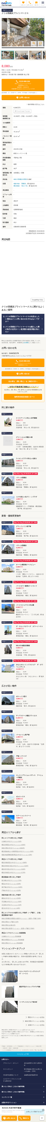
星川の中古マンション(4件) (11, 908)
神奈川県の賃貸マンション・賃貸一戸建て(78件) (18, 928)
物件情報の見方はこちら (36, 104)
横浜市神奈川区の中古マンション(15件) (15, 866)
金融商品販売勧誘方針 (31, 1075)
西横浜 (24, 183)
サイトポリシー (8, 1069)
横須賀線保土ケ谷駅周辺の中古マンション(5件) (17, 851)
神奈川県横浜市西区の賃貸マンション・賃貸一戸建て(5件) (21, 918)
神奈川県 (17, 179)
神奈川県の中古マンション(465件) (13, 848)
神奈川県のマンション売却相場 (12, 943)
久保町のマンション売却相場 (11, 936)
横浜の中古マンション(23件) (11, 884)
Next (42, 32)
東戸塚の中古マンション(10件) (12, 887)
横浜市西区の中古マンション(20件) (13, 845)
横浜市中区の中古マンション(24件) (13, 869)
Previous (3, 32)
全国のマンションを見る (36, 1025)
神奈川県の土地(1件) (9, 925)
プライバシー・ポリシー (11, 1063)
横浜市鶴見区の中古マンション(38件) (14, 862)
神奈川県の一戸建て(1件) (10, 922)
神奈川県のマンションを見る (34, 1021)
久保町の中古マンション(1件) (12, 841)
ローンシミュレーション (22, 111)
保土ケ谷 (24, 186)
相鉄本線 (17, 183)
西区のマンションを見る (36, 1017)
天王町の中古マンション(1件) (12, 905)
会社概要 (26, 342)
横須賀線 (17, 186)
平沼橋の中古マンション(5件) (12, 901)
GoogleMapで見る (37, 300)
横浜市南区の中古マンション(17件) (13, 872)
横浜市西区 (23, 179)
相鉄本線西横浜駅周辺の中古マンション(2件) (17, 855)
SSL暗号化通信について (10, 1075)
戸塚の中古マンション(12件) (11, 890)
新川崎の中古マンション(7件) (12, 880)
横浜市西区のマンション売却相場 (13, 940)
